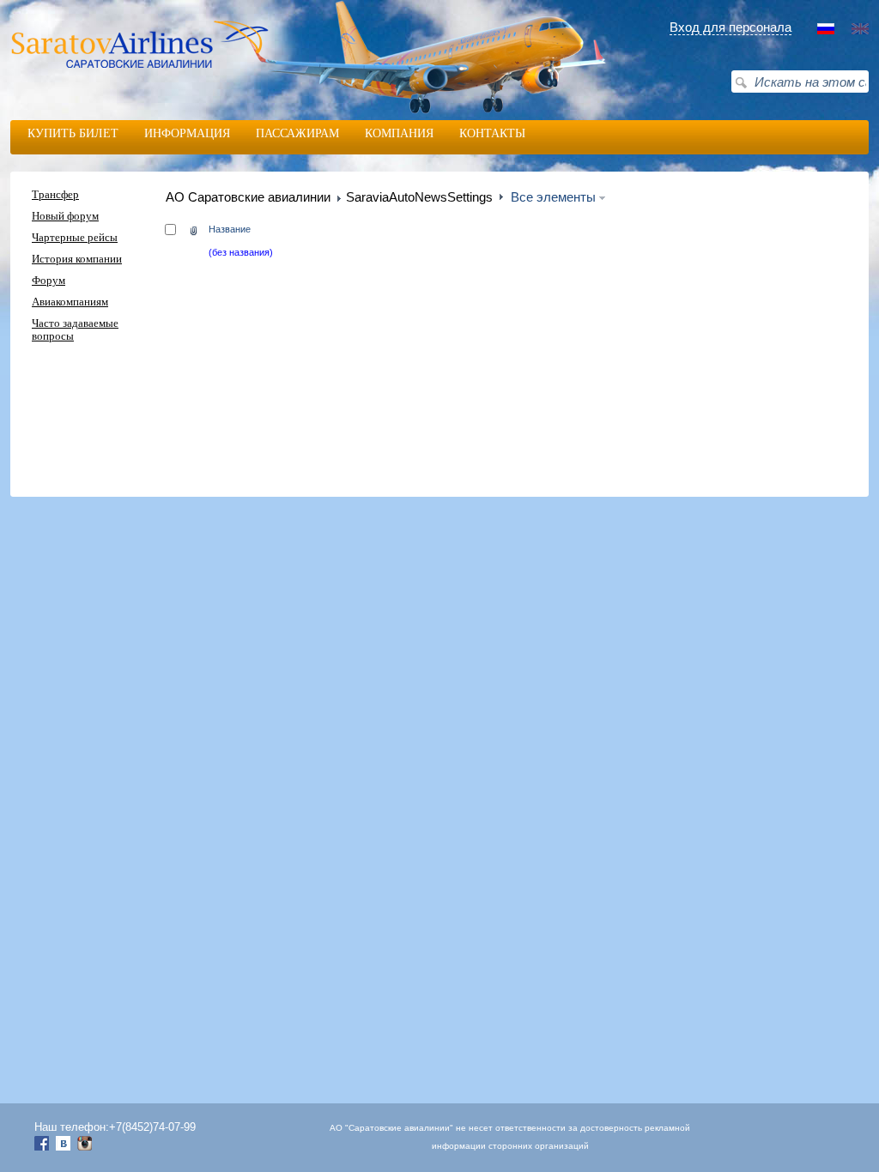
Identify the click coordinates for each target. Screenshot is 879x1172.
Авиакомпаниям (70, 302)
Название (230, 229)
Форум (48, 281)
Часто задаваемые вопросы (75, 329)
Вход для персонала (730, 27)
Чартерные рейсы (75, 238)
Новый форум (65, 216)
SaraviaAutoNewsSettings (419, 197)
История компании (77, 259)
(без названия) (241, 252)
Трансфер (55, 195)
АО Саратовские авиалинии (248, 197)
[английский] (860, 31)
